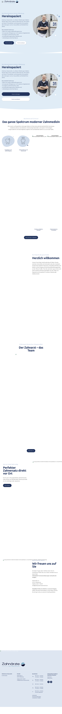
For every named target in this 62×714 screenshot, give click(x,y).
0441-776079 (22, 678)
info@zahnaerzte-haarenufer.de (23, 680)
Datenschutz (49, 678)
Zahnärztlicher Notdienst (52, 673)
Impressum (49, 676)
